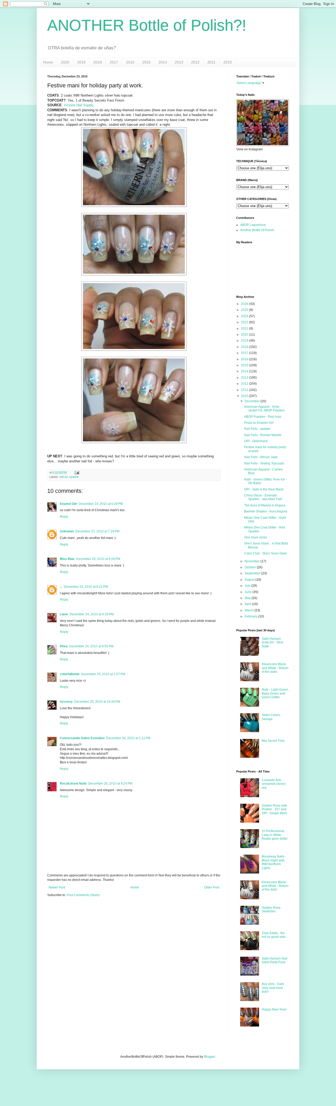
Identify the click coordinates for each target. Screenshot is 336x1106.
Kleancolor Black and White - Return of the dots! (275, 668)
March (249, 610)
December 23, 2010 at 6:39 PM (101, 504)
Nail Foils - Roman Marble (262, 435)
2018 (97, 62)
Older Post (211, 887)
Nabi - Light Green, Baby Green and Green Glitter (275, 693)
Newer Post (57, 887)
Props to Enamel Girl (259, 423)
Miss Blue (67, 559)
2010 (227, 62)
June (248, 592)
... (61, 587)
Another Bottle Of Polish (257, 230)
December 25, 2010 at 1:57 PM (103, 674)
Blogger (209, 1057)
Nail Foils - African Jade (261, 457)
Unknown (67, 531)
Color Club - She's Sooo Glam (265, 553)
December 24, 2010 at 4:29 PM (92, 614)
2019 (81, 62)
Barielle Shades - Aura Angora (265, 511)
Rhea (64, 646)
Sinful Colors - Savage (272, 717)
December (252, 401)
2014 (163, 62)
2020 (65, 62)
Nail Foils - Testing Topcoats (264, 463)
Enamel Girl (68, 504)
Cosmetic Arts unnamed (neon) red (274, 784)
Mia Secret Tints (273, 741)
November (252, 561)
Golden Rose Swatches (271, 909)
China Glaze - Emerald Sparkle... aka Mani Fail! (263, 497)
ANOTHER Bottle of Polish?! (146, 25)
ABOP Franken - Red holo (262, 417)
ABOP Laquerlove (253, 225)
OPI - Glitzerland (255, 441)
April (248, 604)
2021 (244, 328)
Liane (64, 614)
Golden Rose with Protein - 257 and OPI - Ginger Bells (274, 809)
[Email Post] (76, 472)
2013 (179, 62)
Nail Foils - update (257, 429)
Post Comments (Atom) (83, 895)
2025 (244, 310)
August (250, 579)
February (251, 616)
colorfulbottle (70, 674)
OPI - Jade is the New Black (264, 489)
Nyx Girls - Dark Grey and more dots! (273, 987)
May (248, 598)
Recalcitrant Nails (73, 783)
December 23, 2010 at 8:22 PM (86, 587)
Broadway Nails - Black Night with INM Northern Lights (274, 862)
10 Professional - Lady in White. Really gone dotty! (274, 834)
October (250, 567)
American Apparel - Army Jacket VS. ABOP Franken (264, 408)
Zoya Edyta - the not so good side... (275, 935)
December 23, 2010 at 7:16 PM (97, 531)
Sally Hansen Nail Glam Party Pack (274, 960)
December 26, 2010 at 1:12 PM (128, 738)
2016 (130, 62)
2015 (146, 62)
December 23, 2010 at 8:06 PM (98, 559)
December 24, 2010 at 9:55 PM (91, 646)
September (252, 573)
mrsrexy (66, 701)
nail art (63, 476)
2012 (195, 62)
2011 (211, 62)
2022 (244, 322)
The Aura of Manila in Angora (264, 505)
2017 (114, 62)
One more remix (255, 537)
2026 (244, 304)
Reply (64, 516)
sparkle (74, 476)
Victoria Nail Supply (79, 105)
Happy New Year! (274, 1009)
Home (48, 62)
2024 (244, 316)
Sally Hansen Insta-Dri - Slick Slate (272, 642)
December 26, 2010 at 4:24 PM (110, 783)
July (247, 586)
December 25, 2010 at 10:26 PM (97, 701)
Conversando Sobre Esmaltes (82, 738)
